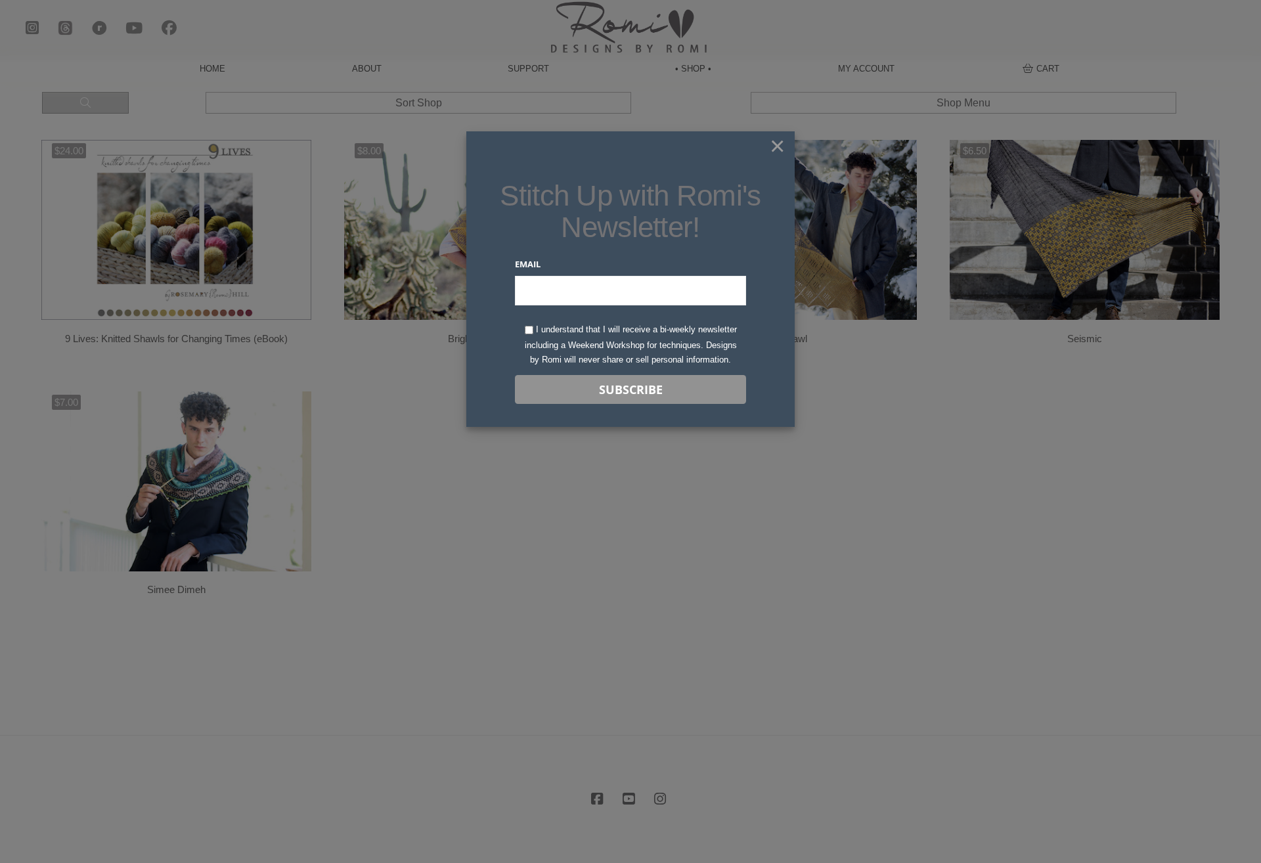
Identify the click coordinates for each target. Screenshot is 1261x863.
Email (528, 264)
